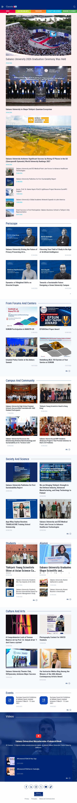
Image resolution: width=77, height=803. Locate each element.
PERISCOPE (38, 11)
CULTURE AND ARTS (23, 11)
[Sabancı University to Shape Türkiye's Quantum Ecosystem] (38, 114)
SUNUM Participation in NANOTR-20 (20, 329)
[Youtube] (46, 787)
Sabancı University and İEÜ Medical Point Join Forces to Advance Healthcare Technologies (53, 524)
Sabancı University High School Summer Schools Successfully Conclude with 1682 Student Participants (20, 408)
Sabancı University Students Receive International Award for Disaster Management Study (26, 591)
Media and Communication (47, 799)
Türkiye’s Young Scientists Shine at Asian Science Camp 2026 (21, 569)
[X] (41, 787)
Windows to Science (69, 11)
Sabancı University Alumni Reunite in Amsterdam (59, 590)
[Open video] (38, 736)
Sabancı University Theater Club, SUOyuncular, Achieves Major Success (21, 672)
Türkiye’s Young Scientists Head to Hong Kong (54, 407)
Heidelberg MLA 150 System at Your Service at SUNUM (54, 361)
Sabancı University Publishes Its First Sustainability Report (20, 486)
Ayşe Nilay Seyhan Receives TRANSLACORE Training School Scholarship (18, 524)
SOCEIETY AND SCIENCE (54, 11)
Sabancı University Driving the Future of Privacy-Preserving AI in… (21, 250)
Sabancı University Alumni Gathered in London (59, 581)
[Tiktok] (51, 787)
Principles (34, 799)
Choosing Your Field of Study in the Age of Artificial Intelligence (55, 250)
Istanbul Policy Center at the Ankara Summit (20, 361)
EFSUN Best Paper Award (49, 329)
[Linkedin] (31, 787)
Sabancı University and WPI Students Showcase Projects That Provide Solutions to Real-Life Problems (55, 441)
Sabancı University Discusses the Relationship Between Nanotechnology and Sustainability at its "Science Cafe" (20, 441)
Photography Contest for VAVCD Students (52, 638)
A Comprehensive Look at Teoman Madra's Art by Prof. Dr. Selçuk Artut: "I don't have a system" (21, 640)
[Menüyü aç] (2, 7)
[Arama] (74, 7)
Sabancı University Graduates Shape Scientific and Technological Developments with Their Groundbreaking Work (55, 569)
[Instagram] (36, 787)
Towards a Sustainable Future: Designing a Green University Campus (54, 283)
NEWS (7, 11)
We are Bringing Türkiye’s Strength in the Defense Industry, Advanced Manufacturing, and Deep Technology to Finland (55, 489)
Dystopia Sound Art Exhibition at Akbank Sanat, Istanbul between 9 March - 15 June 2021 (26, 700)
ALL (68, 293)
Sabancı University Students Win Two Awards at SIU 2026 (25, 581)
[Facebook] (26, 787)
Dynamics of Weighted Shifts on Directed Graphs (18, 283)
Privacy (27, 799)
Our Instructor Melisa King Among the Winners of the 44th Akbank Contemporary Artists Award (54, 674)
